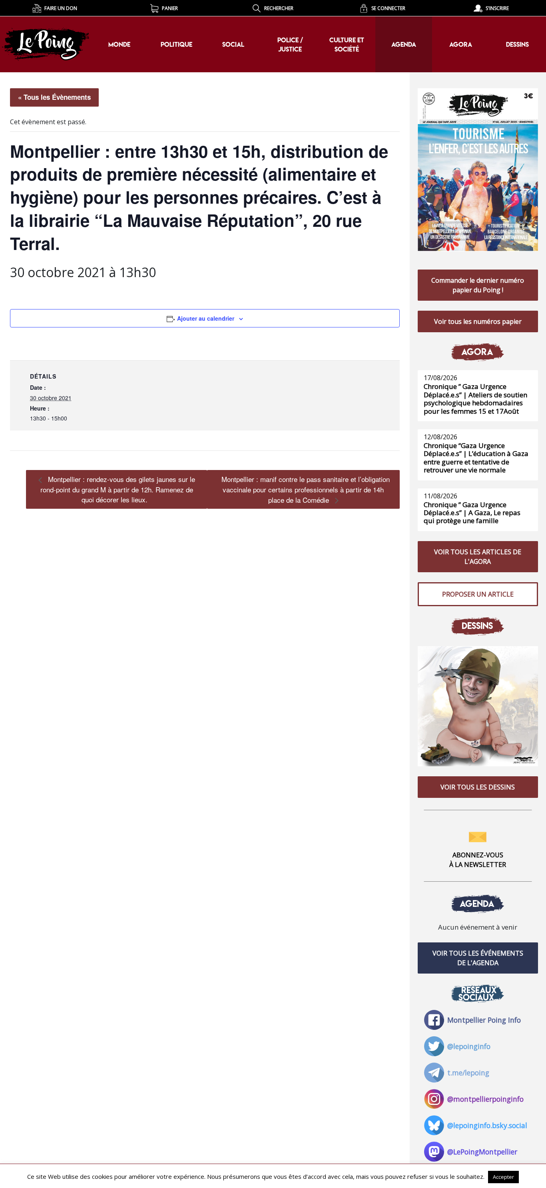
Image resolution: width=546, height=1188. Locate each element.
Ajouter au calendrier (205, 318)
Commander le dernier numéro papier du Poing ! (477, 285)
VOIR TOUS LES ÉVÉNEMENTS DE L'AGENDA (477, 958)
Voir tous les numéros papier (478, 321)
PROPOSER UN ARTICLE (478, 594)
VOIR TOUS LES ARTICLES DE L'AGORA (477, 556)
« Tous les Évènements (54, 97)
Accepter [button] (503, 1176)
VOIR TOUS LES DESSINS (477, 787)
